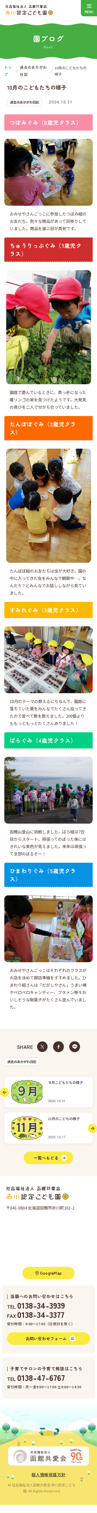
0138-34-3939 (41, 1305)
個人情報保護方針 (48, 1474)
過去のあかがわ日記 (21, 1061)
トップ (8, 71)
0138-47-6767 (41, 1377)
